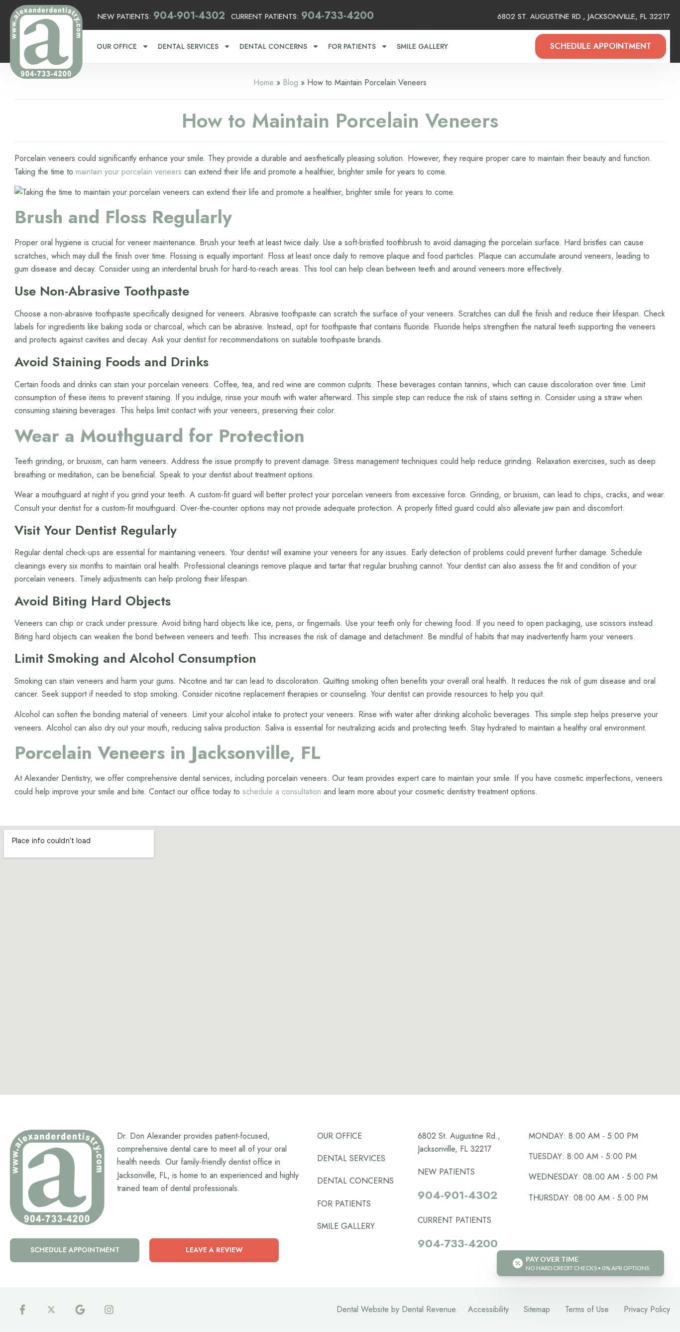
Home (263, 82)
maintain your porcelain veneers (127, 171)
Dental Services (188, 46)
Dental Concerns (273, 46)
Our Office (117, 46)
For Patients (352, 46)
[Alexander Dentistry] (46, 42)
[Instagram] (109, 1309)
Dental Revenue (428, 1309)
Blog (290, 82)
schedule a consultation (280, 791)
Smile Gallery (422, 46)
